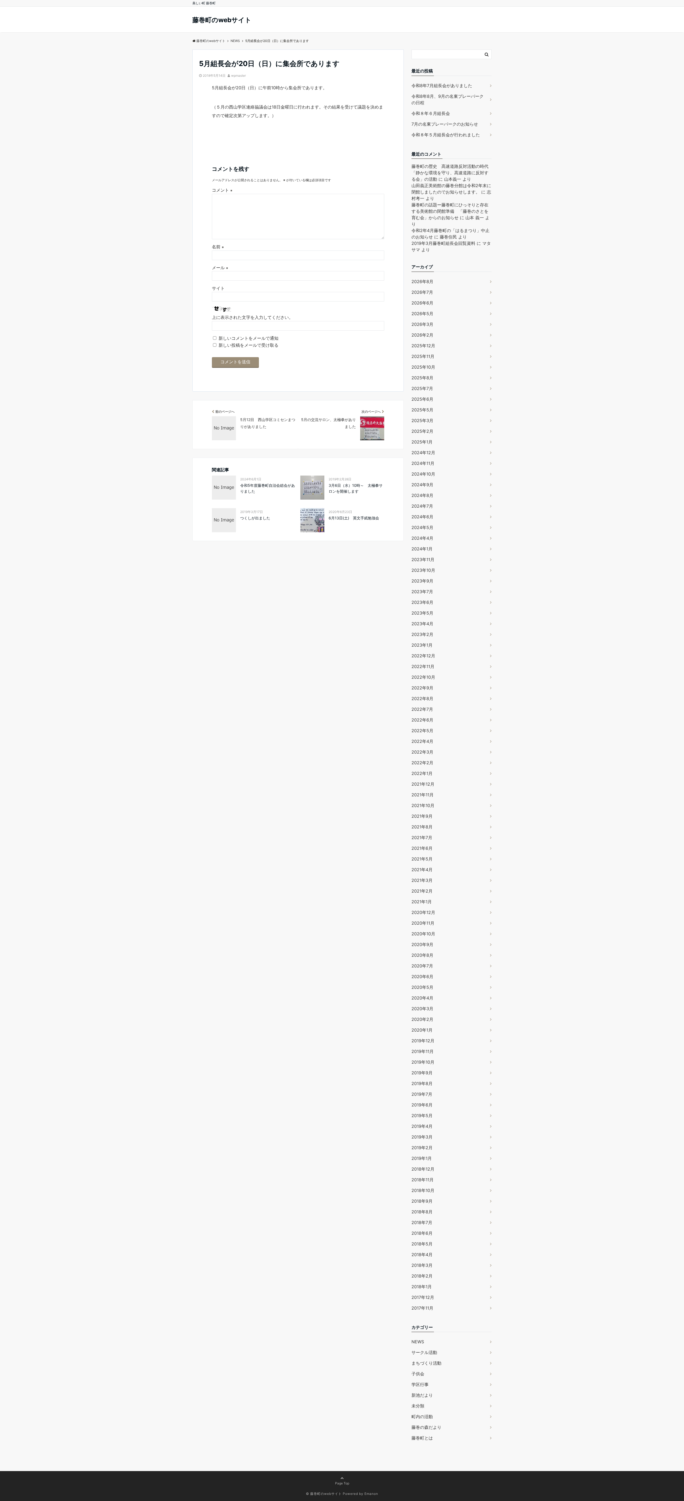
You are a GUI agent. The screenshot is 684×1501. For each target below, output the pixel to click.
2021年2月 (422, 891)
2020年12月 (423, 912)
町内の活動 (422, 1416)
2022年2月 (422, 762)
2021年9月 (422, 816)
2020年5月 (422, 987)
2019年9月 (422, 1072)
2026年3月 (422, 324)
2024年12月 (423, 452)
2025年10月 (423, 367)
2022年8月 (422, 698)
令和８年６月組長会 (430, 113)
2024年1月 (422, 548)
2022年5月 (422, 730)
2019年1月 (421, 1158)
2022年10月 (423, 677)
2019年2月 (422, 1147)
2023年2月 (422, 634)
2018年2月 (422, 1276)
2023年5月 (422, 613)
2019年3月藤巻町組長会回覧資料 (443, 243)
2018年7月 (421, 1222)
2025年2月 (422, 431)
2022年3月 (422, 752)
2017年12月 (422, 1297)
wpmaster (238, 76)
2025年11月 (422, 356)
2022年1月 (422, 773)
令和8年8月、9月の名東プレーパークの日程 (447, 99)
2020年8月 (422, 955)
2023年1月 (422, 645)
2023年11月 (422, 559)
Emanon (371, 1494)
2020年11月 (422, 923)
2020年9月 (422, 944)
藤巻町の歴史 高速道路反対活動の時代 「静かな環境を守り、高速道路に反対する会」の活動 (452, 173)
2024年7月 (422, 506)
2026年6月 (422, 303)
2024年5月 (422, 527)
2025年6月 (422, 399)
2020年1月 (422, 1030)
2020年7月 (422, 965)
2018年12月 (422, 1169)
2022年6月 (422, 720)
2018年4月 (422, 1254)
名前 (218, 246)
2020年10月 (423, 933)
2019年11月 (422, 1051)
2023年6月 (422, 602)
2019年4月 (422, 1126)
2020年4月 (422, 998)
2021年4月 (422, 869)
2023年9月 (422, 581)
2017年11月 (422, 1308)
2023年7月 (422, 591)
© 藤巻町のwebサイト (324, 1494)
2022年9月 (422, 687)
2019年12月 (422, 1040)
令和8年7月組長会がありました (441, 85)
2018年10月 (422, 1190)
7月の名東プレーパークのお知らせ (444, 124)
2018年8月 (422, 1211)
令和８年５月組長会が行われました (445, 134)
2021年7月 (421, 837)
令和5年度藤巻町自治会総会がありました (267, 488)
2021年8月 (422, 826)
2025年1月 (422, 442)
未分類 (417, 1406)
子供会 (417, 1373)
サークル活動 (424, 1352)
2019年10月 (422, 1062)
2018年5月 (422, 1244)
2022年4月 (422, 741)
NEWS (417, 1341)
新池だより (422, 1395)
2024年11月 (422, 463)
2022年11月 (422, 666)
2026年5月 (422, 313)
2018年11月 (422, 1179)
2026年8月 (422, 281)
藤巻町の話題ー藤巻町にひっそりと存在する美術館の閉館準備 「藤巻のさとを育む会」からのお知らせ (449, 211)
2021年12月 (422, 784)
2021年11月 (422, 794)
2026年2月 (422, 335)
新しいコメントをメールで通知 (248, 338)
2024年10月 (423, 474)
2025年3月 (422, 420)
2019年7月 (421, 1094)
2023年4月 (422, 623)
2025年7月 (422, 388)
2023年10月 (423, 570)
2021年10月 (422, 805)
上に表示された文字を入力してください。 (252, 317)
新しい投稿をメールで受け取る (248, 345)
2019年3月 (422, 1137)
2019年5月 (422, 1115)
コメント (222, 190)
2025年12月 (423, 345)
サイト (218, 288)
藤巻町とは (422, 1438)
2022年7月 (422, 709)
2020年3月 (422, 1008)
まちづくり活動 (426, 1363)
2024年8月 (422, 495)
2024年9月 (422, 484)
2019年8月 (422, 1083)
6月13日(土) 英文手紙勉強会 (354, 518)
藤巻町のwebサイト (221, 20)
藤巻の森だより (426, 1427)
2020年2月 (422, 1019)
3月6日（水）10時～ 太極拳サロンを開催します (356, 488)
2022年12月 (423, 655)
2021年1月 (421, 901)
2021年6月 (422, 848)
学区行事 (420, 1384)
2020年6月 (422, 976)
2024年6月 (422, 516)
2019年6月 (422, 1105)
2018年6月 (422, 1233)
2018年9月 (422, 1201)
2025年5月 (422, 409)
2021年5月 (422, 859)
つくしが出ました (255, 518)
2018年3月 (422, 1265)
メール (220, 267)
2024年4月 (422, 538)
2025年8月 (422, 377)
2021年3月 (422, 880)
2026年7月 (422, 292)
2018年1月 (421, 1286)
